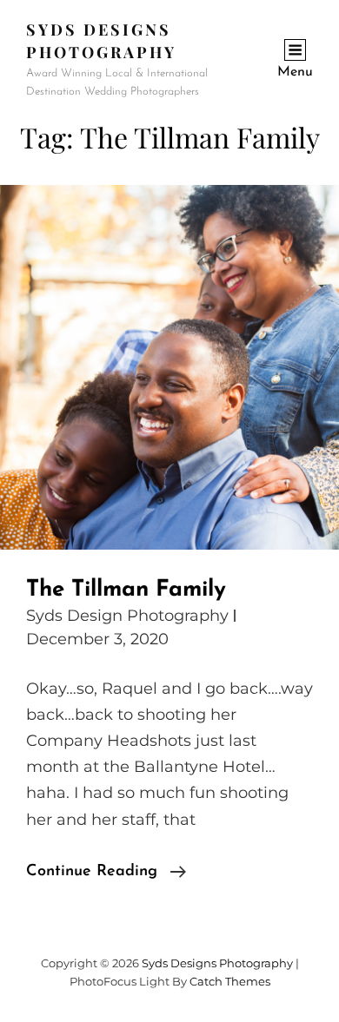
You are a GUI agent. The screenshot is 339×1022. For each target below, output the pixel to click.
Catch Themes (229, 981)
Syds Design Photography (127, 615)
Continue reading (106, 874)
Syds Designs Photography (217, 963)
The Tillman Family (126, 590)
